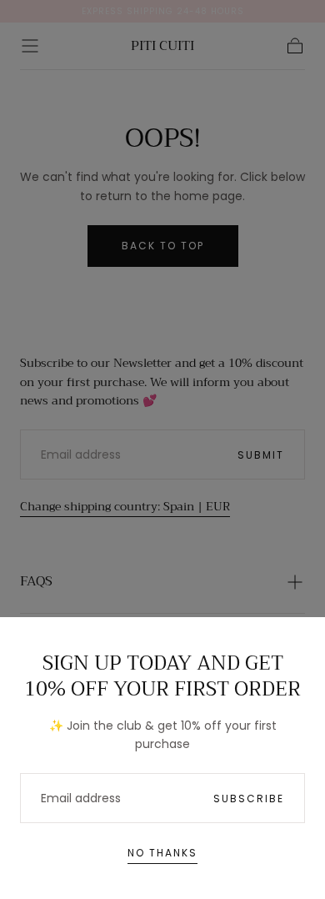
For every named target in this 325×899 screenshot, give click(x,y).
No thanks (163, 853)
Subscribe (248, 798)
